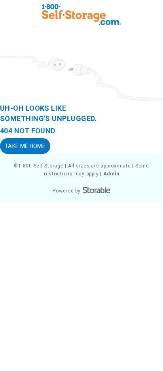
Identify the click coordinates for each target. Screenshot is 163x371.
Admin (111, 174)
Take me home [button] (25, 146)
